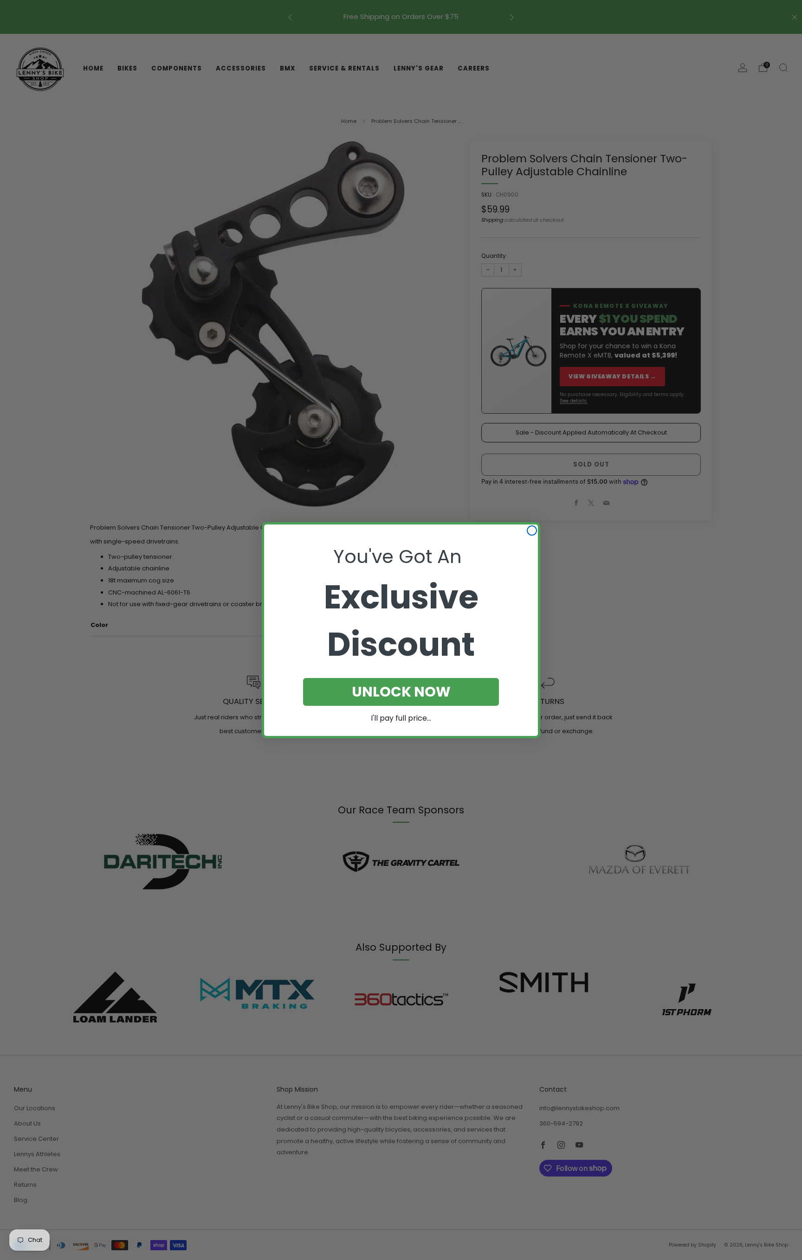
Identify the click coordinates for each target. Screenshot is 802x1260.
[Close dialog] (532, 530)
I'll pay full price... (401, 718)
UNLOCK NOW (401, 692)
